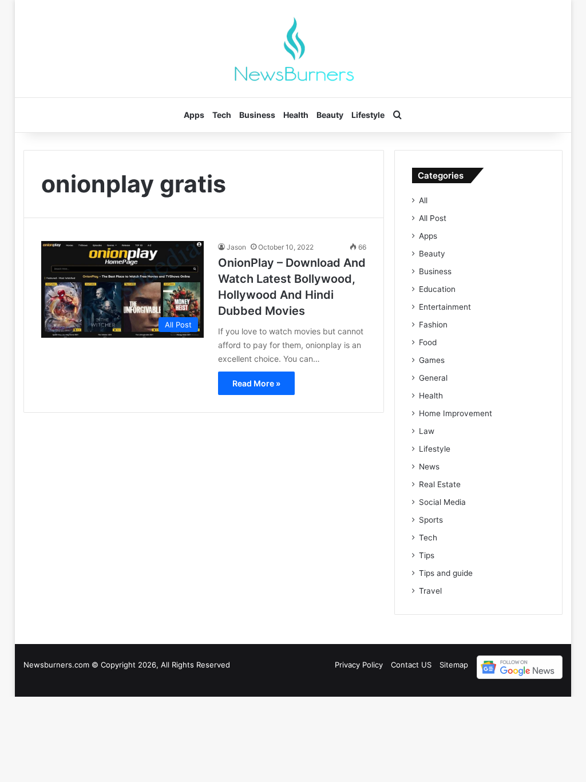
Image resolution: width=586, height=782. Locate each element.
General (433, 377)
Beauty (329, 115)
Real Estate (440, 484)
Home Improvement (455, 413)
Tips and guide (446, 573)
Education (437, 289)
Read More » (256, 383)
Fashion (433, 324)
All (423, 200)
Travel (430, 590)
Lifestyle (368, 115)
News (429, 466)
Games (432, 360)
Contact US (411, 664)
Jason (236, 247)
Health (295, 115)
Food (428, 342)
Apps (194, 115)
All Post (432, 218)
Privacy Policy (359, 664)
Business (257, 115)
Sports (431, 519)
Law (426, 431)
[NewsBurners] (292, 48)
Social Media (442, 502)
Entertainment (445, 306)
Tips (426, 555)
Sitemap (454, 664)
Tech (221, 115)
